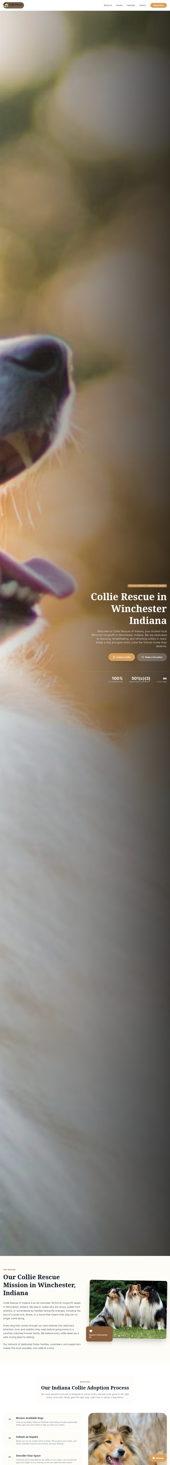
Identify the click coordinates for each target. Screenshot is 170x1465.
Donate (119, 5)
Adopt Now (159, 5)
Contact (142, 5)
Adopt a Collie (123, 657)
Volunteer (131, 5)
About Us (108, 5)
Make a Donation (153, 657)
